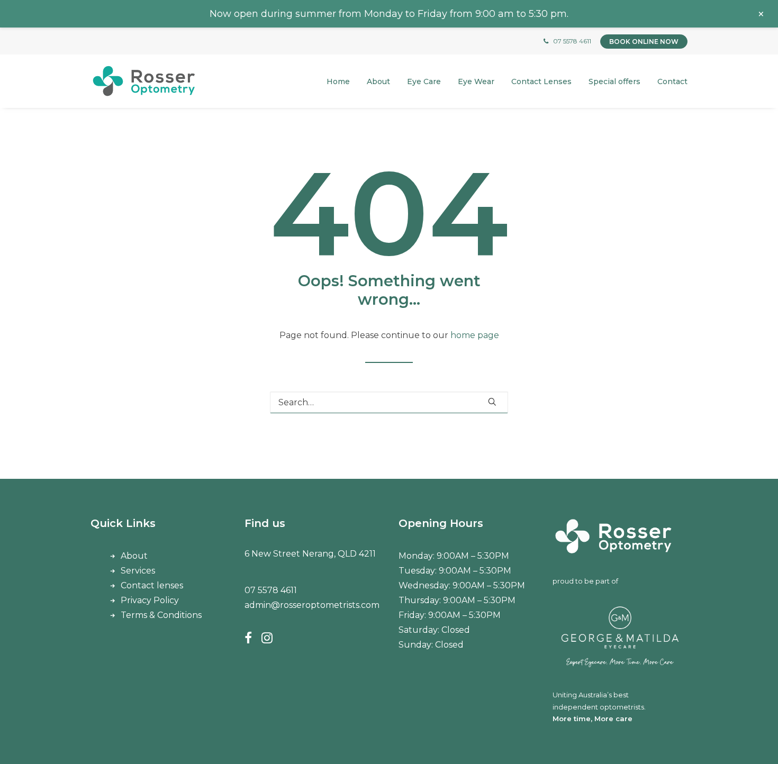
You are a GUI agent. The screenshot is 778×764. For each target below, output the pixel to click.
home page (474, 335)
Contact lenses (152, 585)
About (134, 556)
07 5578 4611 (572, 41)
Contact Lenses (541, 81)
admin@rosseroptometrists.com (312, 605)
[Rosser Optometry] (144, 81)
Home (338, 81)
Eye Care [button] (424, 81)
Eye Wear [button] (476, 81)
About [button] (378, 81)
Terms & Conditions (161, 615)
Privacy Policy (150, 600)
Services (138, 571)
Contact (672, 81)
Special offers (614, 81)
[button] (492, 401)
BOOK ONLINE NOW (644, 42)
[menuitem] (342, 81)
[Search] (389, 402)
